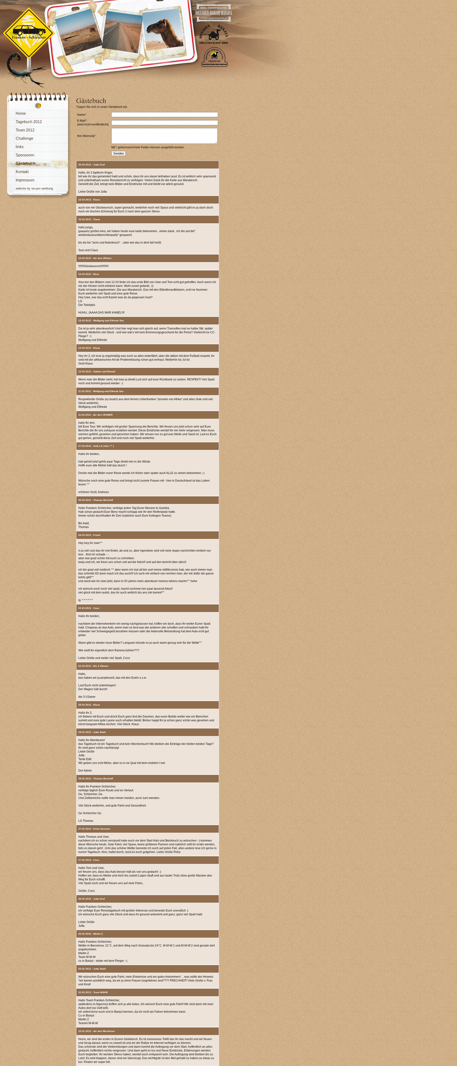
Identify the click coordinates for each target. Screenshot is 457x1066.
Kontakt (22, 172)
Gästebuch (25, 163)
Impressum (25, 180)
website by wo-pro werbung (34, 188)
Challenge (24, 138)
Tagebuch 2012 (29, 122)
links (20, 147)
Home (21, 113)
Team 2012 (25, 130)
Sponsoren (25, 155)
